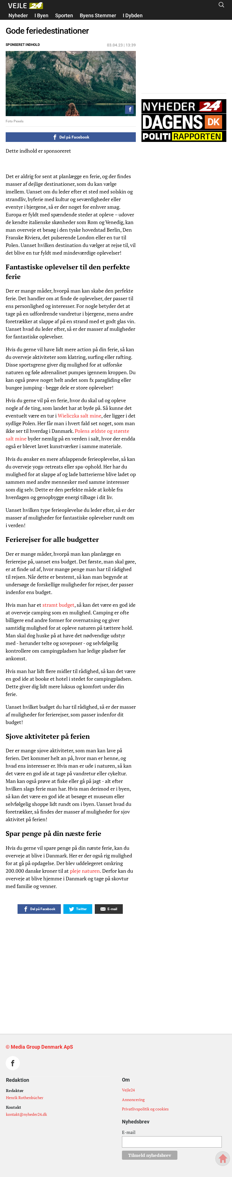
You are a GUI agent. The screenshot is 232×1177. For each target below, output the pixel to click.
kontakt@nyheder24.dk (26, 1114)
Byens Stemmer (98, 15)
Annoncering (133, 1099)
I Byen (41, 15)
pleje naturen (85, 870)
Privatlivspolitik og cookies (145, 1109)
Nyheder (18, 15)
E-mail (129, 1132)
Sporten (64, 15)
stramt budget (58, 604)
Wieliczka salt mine (79, 415)
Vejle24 (128, 1090)
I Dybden (133, 15)
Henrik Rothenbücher (24, 1097)
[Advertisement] (105, 959)
